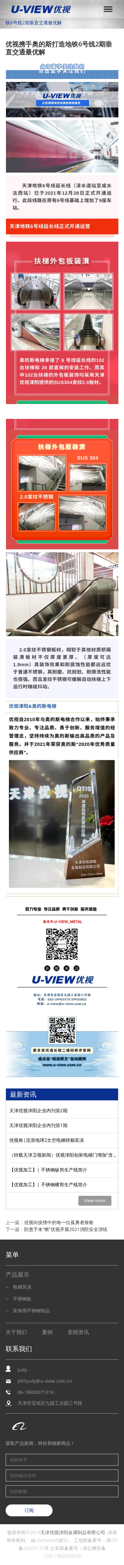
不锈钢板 (22, 1299)
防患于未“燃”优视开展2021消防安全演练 (65, 1229)
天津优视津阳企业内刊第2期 (38, 1111)
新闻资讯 (78, 1332)
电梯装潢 (22, 1287)
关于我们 (16, 1332)
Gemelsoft (48, 1540)
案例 (47, 1332)
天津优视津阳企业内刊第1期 (38, 1125)
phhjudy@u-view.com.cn (45, 1381)
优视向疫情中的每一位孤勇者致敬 (59, 1222)
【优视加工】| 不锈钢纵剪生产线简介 (48, 1170)
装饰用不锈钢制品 (31, 1311)
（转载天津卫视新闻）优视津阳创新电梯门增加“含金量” (63, 1155)
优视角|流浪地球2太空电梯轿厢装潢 (46, 1140)
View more (94, 1200)
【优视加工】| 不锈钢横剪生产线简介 (48, 1185)
